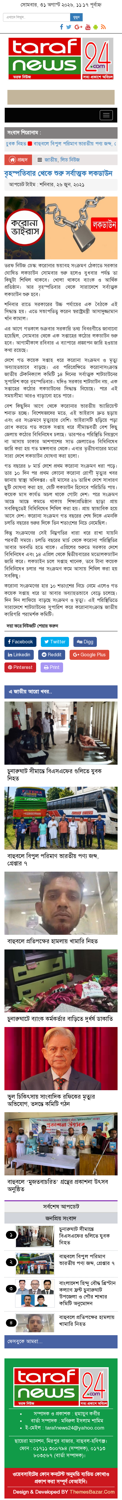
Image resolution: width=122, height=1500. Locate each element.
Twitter (57, 642)
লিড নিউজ (70, 160)
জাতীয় (51, 160)
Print (54, 667)
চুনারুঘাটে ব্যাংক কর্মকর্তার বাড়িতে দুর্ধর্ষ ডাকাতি (60, 1019)
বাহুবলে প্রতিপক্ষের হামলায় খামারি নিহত (52, 941)
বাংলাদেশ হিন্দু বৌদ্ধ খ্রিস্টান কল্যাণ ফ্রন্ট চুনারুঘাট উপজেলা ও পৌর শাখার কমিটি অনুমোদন (87, 1293)
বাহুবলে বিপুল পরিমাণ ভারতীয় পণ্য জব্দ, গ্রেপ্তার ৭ (65, 144)
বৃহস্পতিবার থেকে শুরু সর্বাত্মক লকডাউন (58, 173)
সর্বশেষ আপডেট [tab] (61, 1206)
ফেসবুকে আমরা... (25, 1341)
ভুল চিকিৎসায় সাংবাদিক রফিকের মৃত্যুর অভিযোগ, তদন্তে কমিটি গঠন (51, 1100)
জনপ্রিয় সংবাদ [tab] (61, 1218)
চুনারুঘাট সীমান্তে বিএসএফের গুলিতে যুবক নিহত (84, 1236)
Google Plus (92, 655)
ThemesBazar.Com (92, 1492)
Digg (87, 642)
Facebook (22, 642)
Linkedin (21, 655)
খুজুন (76, 17)
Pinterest (22, 667)
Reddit (54, 655)
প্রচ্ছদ (22, 160)
